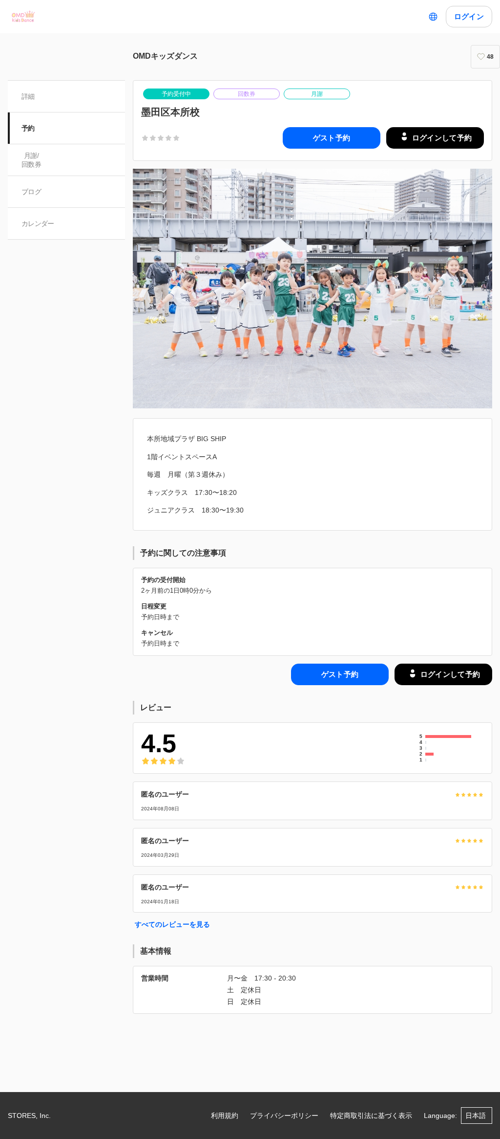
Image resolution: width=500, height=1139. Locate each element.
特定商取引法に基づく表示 (371, 1115)
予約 (28, 128)
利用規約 (224, 1115)
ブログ (31, 192)
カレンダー (37, 223)
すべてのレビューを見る (172, 924)
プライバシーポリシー (284, 1115)
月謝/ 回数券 (31, 160)
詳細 (28, 96)
